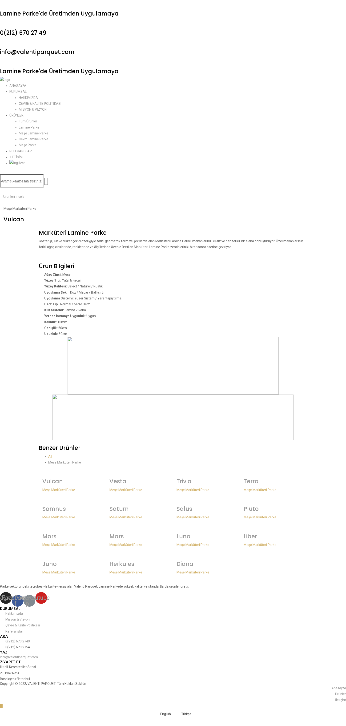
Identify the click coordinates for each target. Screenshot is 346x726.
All (50, 456)
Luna (184, 536)
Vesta (117, 481)
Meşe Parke (27, 145)
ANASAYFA (17, 86)
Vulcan (52, 481)
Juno (49, 564)
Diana (185, 564)
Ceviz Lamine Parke (33, 139)
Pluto (251, 509)
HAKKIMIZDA (28, 98)
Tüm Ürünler (28, 121)
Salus (184, 509)
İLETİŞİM (16, 157)
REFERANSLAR (20, 151)
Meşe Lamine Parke (33, 133)
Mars (116, 536)
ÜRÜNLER (16, 115)
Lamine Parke (29, 127)
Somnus (54, 509)
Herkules (121, 564)
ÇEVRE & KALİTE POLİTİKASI (40, 103)
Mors (49, 536)
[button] (12, 196)
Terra (251, 481)
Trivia (184, 481)
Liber (250, 536)
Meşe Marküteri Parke (64, 462)
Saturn (119, 509)
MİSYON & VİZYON (33, 109)
